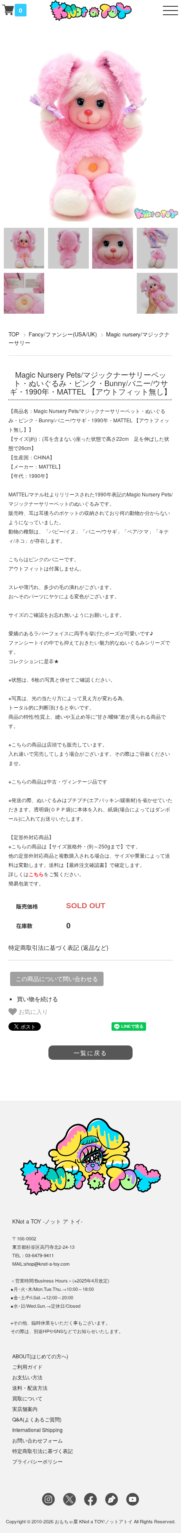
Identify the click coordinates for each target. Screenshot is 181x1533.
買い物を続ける (37, 998)
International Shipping (37, 1429)
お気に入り (32, 1011)
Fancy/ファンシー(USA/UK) (63, 334)
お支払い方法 (27, 1377)
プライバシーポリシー (37, 1461)
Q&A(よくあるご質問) (36, 1419)
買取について (27, 1398)
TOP (13, 334)
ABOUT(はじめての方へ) (40, 1356)
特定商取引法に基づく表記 (42, 1450)
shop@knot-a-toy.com (46, 1263)
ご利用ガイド (27, 1366)
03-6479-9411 (39, 1255)
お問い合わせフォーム (37, 1440)
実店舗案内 (24, 1408)
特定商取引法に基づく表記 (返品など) (58, 947)
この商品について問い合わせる (57, 979)
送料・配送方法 (30, 1387)
